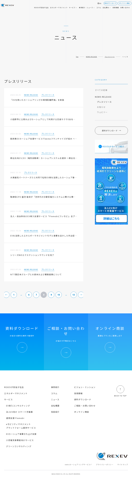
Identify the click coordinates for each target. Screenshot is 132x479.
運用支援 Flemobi (15, 418)
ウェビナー (102, 112)
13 (73, 294)
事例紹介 (55, 387)
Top (77, 57)
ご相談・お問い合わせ (84, 405)
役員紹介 (55, 411)
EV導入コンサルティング (18, 405)
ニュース (55, 399)
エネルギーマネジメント (16, 393)
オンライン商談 (81, 411)
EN (100, 3)
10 (58, 294)
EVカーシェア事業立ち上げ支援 (21, 434)
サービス (8, 399)
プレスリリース (110, 57)
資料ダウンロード (110, 130)
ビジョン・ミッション (84, 387)
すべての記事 (101, 90)
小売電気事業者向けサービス (20, 440)
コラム (54, 393)
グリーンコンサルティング (18, 446)
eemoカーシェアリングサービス (77, 464)
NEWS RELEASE (91, 57)
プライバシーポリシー (104, 464)
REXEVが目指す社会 (14, 387)
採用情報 (78, 393)
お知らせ (101, 107)
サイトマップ (122, 464)
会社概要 (55, 405)
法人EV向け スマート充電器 (19, 411)
